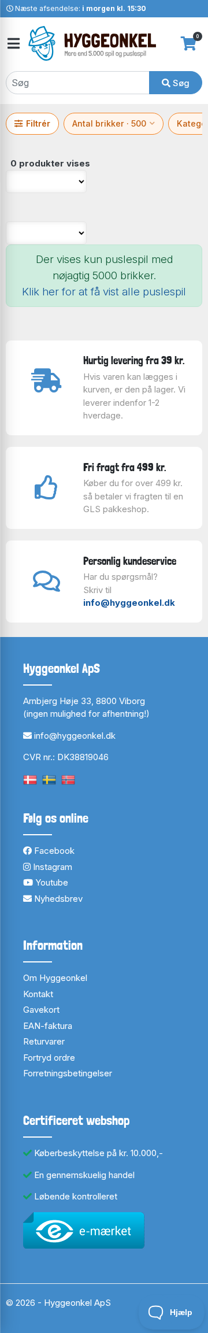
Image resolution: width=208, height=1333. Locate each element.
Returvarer (44, 1041)
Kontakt (38, 993)
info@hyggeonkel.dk (129, 602)
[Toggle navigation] (13, 43)
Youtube (50, 882)
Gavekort (41, 1009)
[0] (188, 43)
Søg (180, 82)
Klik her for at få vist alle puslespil (104, 291)
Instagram (51, 866)
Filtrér (38, 123)
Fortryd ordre (49, 1057)
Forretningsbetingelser (67, 1073)
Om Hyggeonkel (55, 977)
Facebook (53, 850)
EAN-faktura (47, 1025)
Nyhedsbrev (57, 898)
